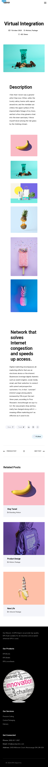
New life (11, 608)
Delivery (5, 724)
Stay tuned (12, 509)
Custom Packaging (9, 720)
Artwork (12, 612)
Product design (13, 559)
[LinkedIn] (29, 427)
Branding (12, 513)
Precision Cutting (8, 717)
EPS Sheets (6, 658)
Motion (28, 31)
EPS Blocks (6, 654)
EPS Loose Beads (8, 662)
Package (35, 31)
